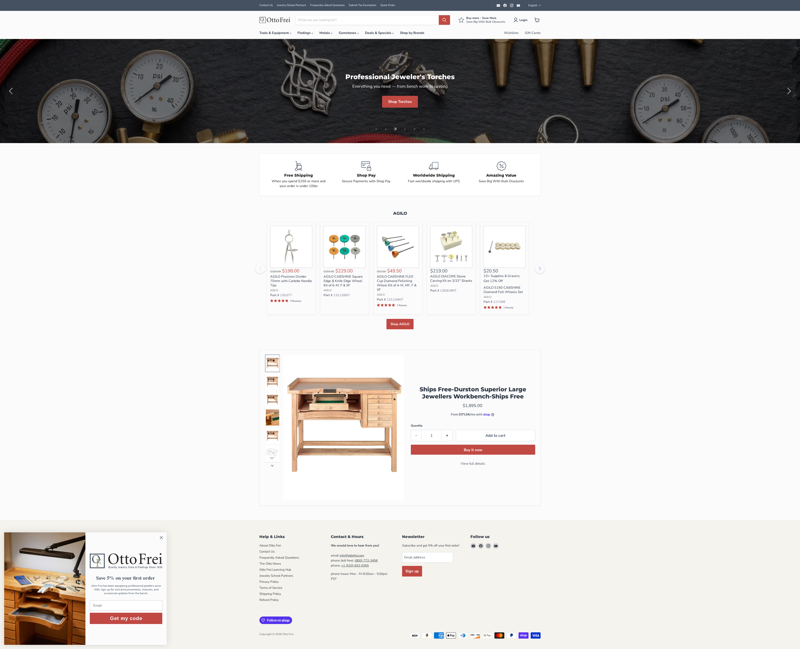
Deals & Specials (378, 33)
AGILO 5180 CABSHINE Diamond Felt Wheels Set (503, 289)
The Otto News (270, 564)
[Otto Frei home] (275, 20)
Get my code (126, 618)
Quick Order (387, 5)
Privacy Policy (269, 582)
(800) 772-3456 (366, 560)
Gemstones (348, 33)
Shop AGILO (400, 324)
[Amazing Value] (501, 174)
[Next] (540, 268)
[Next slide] (272, 465)
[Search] (444, 20)
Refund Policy (269, 600)
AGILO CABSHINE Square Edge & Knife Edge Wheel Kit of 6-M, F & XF (343, 281)
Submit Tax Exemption (362, 5)
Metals (325, 33)
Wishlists (511, 33)
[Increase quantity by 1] (447, 435)
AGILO (274, 290)
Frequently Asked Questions (327, 5)
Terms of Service (270, 588)
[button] (521, 19)
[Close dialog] (161, 537)
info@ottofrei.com (352, 555)
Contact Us (266, 5)
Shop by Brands (412, 33)
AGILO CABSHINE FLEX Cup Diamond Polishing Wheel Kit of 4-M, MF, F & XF (396, 283)
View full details (473, 463)
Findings (304, 33)
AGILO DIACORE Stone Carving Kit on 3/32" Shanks (451, 278)
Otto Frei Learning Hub (275, 570)
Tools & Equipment (274, 33)
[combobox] (367, 20)
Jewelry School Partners (291, 5)
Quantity (416, 426)
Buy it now (473, 449)
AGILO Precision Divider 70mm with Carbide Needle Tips (291, 281)
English (532, 5)
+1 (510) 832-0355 (355, 565)
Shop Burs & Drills (400, 107)
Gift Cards (533, 33)
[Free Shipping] (298, 174)
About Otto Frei (270, 545)
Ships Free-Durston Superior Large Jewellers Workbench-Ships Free (473, 393)
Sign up (412, 571)
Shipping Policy (270, 594)
